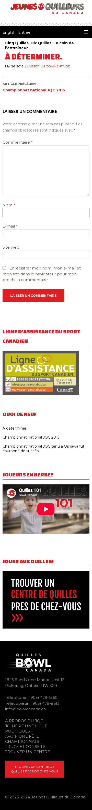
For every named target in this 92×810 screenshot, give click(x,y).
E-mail (10, 226)
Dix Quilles (41, 43)
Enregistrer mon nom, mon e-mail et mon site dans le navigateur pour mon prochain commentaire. (42, 274)
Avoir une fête (22, 736)
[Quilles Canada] (27, 662)
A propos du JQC (24, 720)
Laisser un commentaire (48, 66)
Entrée (24, 32)
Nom (9, 205)
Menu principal (86, 32)
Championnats (22, 741)
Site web (11, 247)
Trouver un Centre (27, 751)
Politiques (17, 731)
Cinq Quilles (17, 43)
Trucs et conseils (25, 746)
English (9, 32)
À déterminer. (15, 428)
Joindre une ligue (26, 726)
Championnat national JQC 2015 (34, 87)
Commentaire (18, 142)
